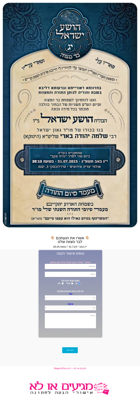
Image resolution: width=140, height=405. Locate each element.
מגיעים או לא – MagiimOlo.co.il (70, 368)
